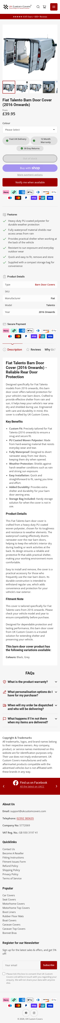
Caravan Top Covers (13, 928)
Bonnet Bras (9, 933)
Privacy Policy (10, 874)
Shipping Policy (11, 870)
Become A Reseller (13, 853)
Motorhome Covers (13, 903)
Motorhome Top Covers (16, 907)
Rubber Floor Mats (13, 916)
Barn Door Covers (45, 284)
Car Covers (8, 895)
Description (14, 349)
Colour (6, 123)
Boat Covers (9, 920)
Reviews (36, 349)
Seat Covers (9, 899)
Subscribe (48, 965)
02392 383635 (25, 818)
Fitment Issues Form (14, 861)
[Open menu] (54, 7)
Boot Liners (9, 912)
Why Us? (50, 349)
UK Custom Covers (34, 1018)
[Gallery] (30, 59)
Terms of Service (12, 878)
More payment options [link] (30, 174)
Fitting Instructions (13, 857)
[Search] (38, 7)
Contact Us (8, 849)
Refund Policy (10, 865)
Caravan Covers (11, 924)
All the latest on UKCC (32, 786)
